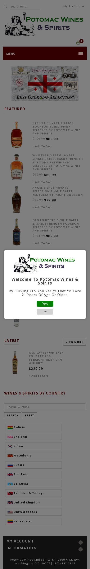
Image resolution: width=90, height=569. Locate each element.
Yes (45, 303)
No (45, 311)
